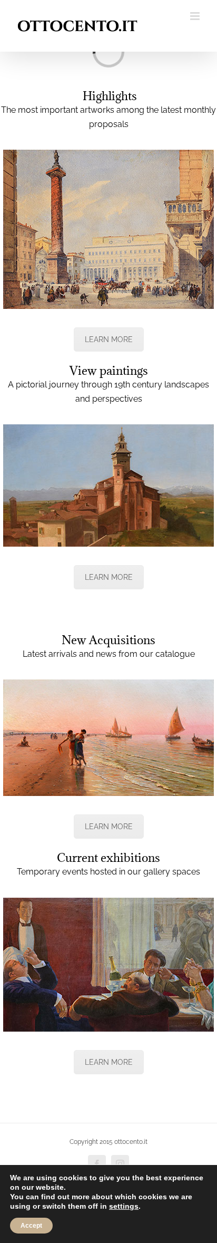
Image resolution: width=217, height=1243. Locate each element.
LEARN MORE (109, 339)
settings (124, 1206)
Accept (31, 1225)
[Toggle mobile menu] (195, 16)
